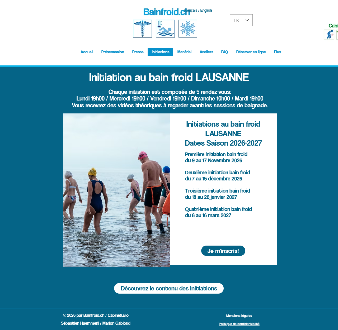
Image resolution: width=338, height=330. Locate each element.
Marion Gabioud (116, 323)
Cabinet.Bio (118, 315)
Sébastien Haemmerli (80, 323)
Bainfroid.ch (93, 315)
